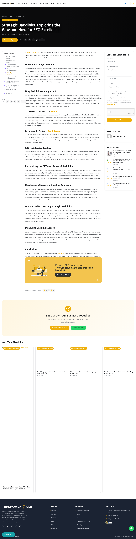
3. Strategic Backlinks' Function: (11, 73)
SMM (78, 514)
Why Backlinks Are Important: (9, 61)
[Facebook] (3, 526)
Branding (79, 525)
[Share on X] (29, 39)
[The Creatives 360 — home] (8, 3)
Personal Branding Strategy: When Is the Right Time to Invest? (122, 184)
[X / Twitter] (7, 526)
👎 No (52, 290)
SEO (78, 518)
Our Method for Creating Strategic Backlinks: (11, 86)
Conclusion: (8, 93)
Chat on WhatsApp (78, 328)
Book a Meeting (8, 535)
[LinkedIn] (15, 526)
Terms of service (15, 536)
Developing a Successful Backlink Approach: (11, 82)
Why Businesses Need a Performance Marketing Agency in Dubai (118, 373)
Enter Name (110, 58)
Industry (32, 3)
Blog (52, 3)
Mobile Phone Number (112, 66)
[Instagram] (11, 526)
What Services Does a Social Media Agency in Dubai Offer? (83, 373)
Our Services (110, 83)
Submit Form (119, 120)
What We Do (21, 3)
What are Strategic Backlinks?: (10, 57)
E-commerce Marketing (83, 521)
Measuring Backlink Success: (10, 90)
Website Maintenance (83, 528)
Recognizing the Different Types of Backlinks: (11, 77)
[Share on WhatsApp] (37, 39)
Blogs (52, 521)
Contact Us (60, 3)
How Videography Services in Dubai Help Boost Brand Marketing (51, 373)
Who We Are (43, 3)
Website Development (83, 511)
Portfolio (53, 518)
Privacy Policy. (111, 104)
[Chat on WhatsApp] (131, 528)
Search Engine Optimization (17, 16)
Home (3, 16)
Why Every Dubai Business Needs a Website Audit (122, 177)
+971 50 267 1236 (113, 515)
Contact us (54, 528)
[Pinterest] (19, 526)
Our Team (54, 514)
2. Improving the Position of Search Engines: (12, 69)
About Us (53, 511)
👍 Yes (45, 290)
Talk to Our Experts (10, 40)
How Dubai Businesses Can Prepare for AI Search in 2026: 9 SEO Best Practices (121, 169)
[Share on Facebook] (25, 39)
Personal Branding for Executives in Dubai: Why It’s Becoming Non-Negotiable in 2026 (122, 160)
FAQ (52, 525)
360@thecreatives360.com (115, 519)
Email (108, 75)
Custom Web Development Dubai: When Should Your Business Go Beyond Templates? (122, 152)
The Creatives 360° (25, 34)
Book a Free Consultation (59, 328)
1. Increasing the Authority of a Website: (12, 65)
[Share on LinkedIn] (33, 39)
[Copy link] (42, 39)
